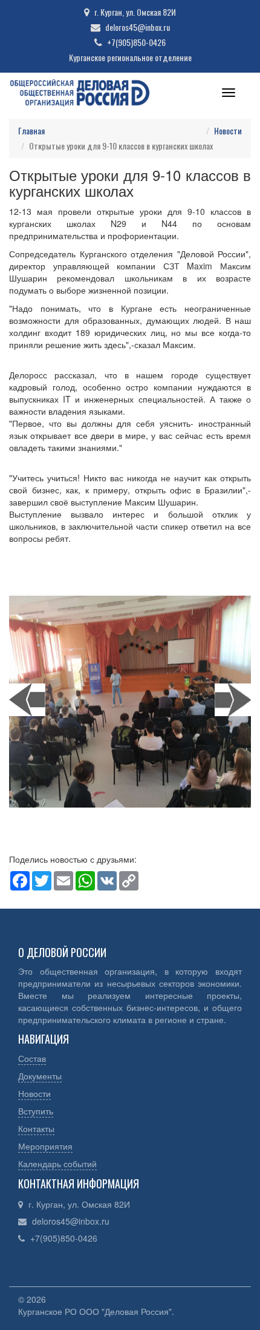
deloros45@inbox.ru (70, 1221)
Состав (32, 1058)
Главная (31, 130)
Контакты (36, 1128)
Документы (40, 1076)
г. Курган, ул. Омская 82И (79, 1204)
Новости (228, 130)
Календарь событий (57, 1163)
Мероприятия (45, 1146)
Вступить (35, 1111)
